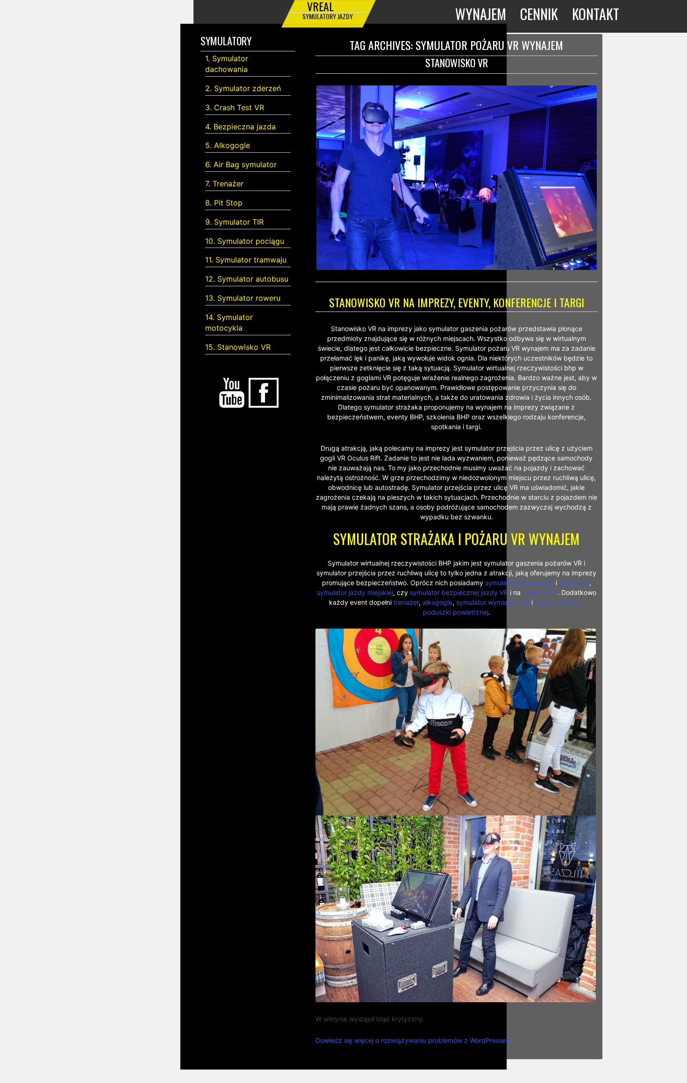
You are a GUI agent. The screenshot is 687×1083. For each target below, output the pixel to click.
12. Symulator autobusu (246, 278)
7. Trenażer (224, 183)
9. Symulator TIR (234, 222)
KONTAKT (595, 13)
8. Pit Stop (224, 202)
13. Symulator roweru (242, 298)
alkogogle (437, 602)
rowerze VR (540, 592)
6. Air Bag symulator (241, 164)
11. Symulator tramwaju (245, 259)
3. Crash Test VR (234, 107)
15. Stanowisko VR (238, 347)
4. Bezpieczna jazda (240, 126)
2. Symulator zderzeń (243, 88)
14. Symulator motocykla (229, 322)
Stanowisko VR (456, 62)
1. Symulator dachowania (226, 64)
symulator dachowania (519, 583)
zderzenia (574, 583)
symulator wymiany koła (493, 602)
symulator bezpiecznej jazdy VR (459, 592)
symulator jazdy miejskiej (355, 592)
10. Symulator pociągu (244, 241)
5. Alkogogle (227, 145)
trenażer (406, 602)
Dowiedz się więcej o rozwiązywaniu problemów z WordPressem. (414, 1040)
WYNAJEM (480, 13)
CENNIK (539, 13)
